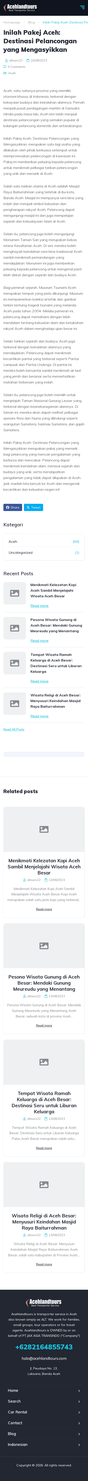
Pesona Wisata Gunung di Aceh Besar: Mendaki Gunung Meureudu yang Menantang (56, 625)
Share (15, 507)
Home (13, 1390)
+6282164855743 (44, 1347)
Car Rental (17, 1412)
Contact (15, 1422)
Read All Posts (13, 729)
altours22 (16, 60)
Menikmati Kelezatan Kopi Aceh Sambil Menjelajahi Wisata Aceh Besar (53, 590)
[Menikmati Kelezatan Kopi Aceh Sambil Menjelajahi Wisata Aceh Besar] (14, 593)
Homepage (11, 22)
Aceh (12, 73)
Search (14, 1401)
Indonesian (18, 1444)
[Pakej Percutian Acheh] (20, 7)
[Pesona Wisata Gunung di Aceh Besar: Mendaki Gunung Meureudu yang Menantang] (14, 628)
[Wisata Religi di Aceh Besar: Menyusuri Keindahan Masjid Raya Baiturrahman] (14, 703)
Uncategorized (20, 552)
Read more (39, 606)
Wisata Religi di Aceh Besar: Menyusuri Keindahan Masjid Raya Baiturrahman (55, 701)
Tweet (35, 507)
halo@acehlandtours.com (44, 1358)
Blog (31, 22)
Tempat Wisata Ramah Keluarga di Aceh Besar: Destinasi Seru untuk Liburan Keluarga (56, 663)
